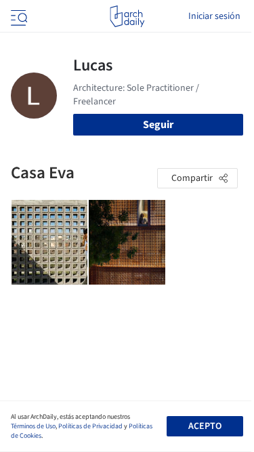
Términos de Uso (33, 426)
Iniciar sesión (214, 16)
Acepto (204, 426)
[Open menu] (17, 16)
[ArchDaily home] (127, 16)
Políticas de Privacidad (90, 426)
